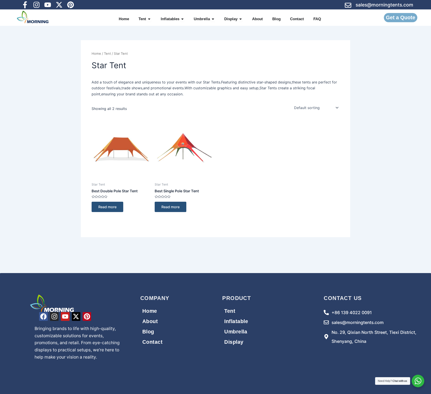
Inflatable (236, 321)
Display (234, 342)
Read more (107, 207)
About (150, 321)
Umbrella (235, 332)
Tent (107, 54)
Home (96, 54)
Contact (152, 342)
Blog (148, 332)
